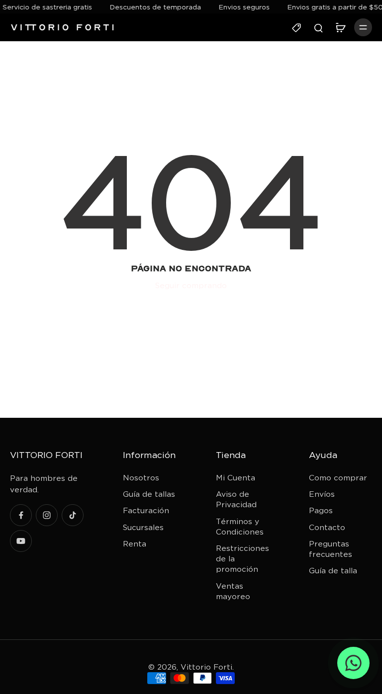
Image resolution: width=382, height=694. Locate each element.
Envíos (322, 494)
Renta (134, 544)
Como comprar (338, 477)
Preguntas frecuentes (330, 549)
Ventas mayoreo (233, 591)
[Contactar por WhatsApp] (353, 663)
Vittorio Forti (206, 667)
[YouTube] (21, 541)
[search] (318, 27)
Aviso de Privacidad (236, 499)
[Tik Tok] (73, 515)
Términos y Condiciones (240, 526)
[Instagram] (47, 515)
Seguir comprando (191, 285)
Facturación (146, 510)
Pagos (321, 510)
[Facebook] (21, 515)
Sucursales (143, 527)
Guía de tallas (149, 494)
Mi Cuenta (235, 477)
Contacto (327, 527)
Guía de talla (333, 570)
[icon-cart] (340, 27)
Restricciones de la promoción (242, 558)
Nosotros (141, 477)
